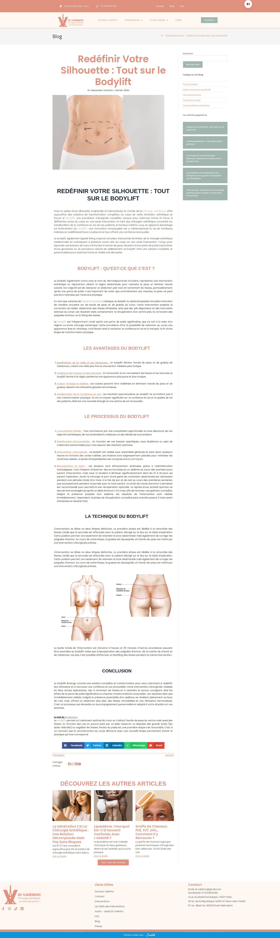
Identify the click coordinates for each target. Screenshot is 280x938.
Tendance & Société (192, 100)
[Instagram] (9, 908)
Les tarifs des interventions (110, 906)
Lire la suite (59, 856)
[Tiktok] (15, 908)
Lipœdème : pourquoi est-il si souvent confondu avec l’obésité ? (112, 832)
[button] (73, 745)
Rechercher (188, 53)
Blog (172, 6)
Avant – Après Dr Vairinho (109, 911)
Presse (160, 6)
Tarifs (178, 20)
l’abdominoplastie (92, 301)
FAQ (182, 6)
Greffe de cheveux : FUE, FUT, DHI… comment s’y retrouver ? (151, 832)
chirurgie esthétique (154, 211)
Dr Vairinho (70, 717)
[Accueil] (162, 35)
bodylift (70, 218)
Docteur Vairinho (108, 20)
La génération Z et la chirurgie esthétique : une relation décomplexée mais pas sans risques (70, 834)
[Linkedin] (22, 908)
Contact (99, 896)
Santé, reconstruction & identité (197, 89)
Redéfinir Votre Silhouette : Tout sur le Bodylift (207, 35)
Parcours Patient (190, 84)
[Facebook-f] (3, 908)
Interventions (132, 20)
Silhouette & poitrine (192, 94)
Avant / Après (157, 20)
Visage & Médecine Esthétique (196, 105)
